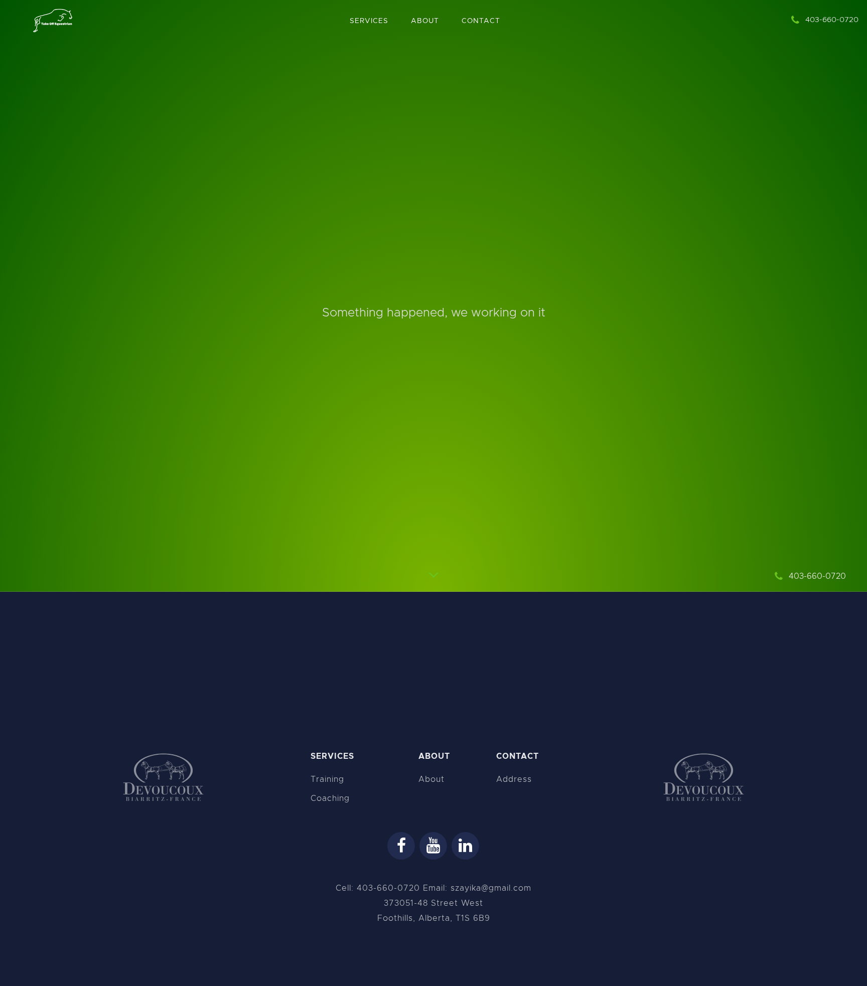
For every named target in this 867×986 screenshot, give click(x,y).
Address (514, 779)
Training (327, 779)
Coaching (330, 798)
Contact (481, 21)
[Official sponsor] (163, 778)
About (425, 21)
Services (369, 21)
